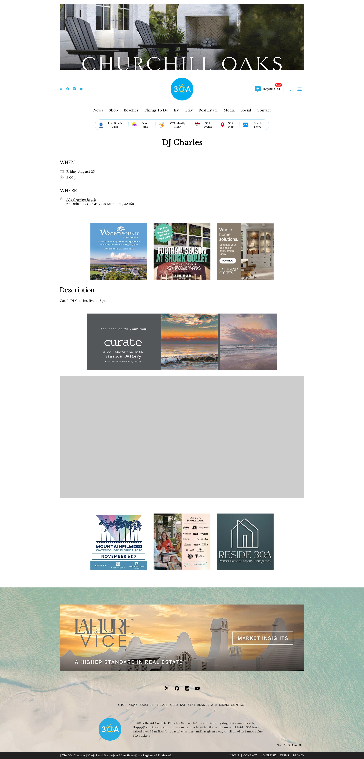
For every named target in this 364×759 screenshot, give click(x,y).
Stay (189, 110)
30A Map (231, 125)
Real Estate (208, 110)
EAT (183, 704)
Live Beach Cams (115, 125)
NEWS (132, 704)
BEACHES (146, 704)
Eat (177, 110)
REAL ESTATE (207, 704)
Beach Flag (145, 125)
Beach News (257, 125)
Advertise (268, 755)
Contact (264, 110)
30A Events (207, 125)
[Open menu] (299, 89)
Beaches (131, 110)
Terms (284, 755)
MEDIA (224, 704)
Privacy (298, 755)
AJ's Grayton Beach (81, 200)
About (234, 755)
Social (245, 110)
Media (229, 110)
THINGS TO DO (166, 704)
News (98, 110)
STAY (191, 704)
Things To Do (156, 110)
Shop (113, 110)
